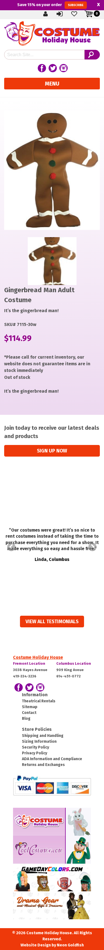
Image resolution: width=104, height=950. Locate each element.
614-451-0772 (68, 676)
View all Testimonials (52, 622)
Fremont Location (29, 663)
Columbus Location (73, 663)
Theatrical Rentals (38, 701)
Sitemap (29, 707)
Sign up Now (52, 451)
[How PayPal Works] (52, 785)
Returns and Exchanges (43, 764)
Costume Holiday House (38, 657)
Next (92, 547)
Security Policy (35, 747)
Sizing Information (39, 741)
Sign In (64, 13)
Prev (11, 547)
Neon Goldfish (70, 945)
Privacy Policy (34, 753)
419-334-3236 (24, 676)
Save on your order (50, 4)
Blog (26, 718)
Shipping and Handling (43, 735)
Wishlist (78, 13)
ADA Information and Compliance (52, 759)
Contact (29, 712)
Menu (52, 83)
